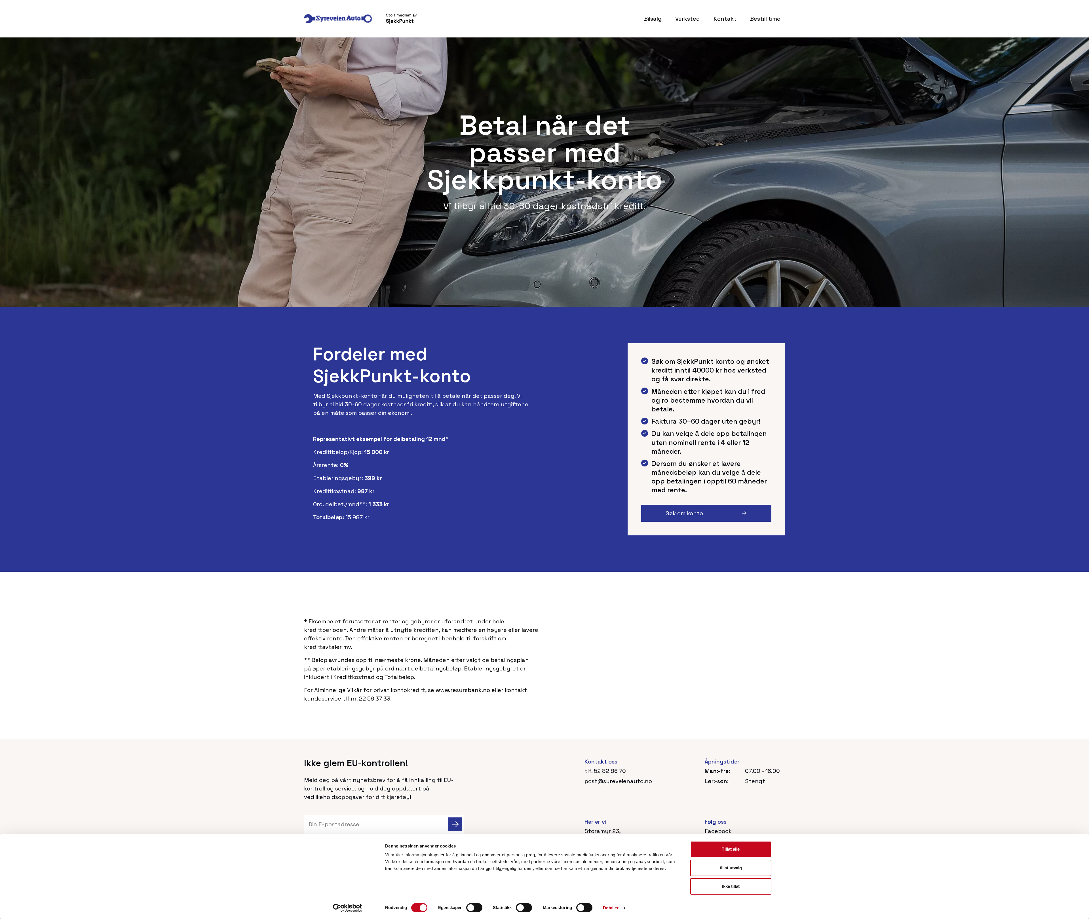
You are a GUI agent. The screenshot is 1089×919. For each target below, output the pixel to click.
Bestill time (765, 18)
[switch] (474, 907)
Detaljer (611, 907)
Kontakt (725, 18)
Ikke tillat (731, 886)
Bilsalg (653, 18)
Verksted (687, 18)
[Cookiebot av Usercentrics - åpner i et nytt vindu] (347, 908)
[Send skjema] (455, 824)
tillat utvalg (731, 867)
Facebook (718, 831)
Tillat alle (731, 849)
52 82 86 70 (610, 771)
